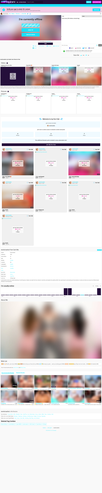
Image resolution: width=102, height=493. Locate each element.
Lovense (49, 414)
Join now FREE (97, 2)
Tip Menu (42, 46)
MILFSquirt (32, 424)
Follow (35, 46)
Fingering (20, 416)
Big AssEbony (4, 424)
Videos (13, 13)
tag (17, 2)
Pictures (18, 13)
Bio (10, 13)
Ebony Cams (23, 367)
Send (100, 45)
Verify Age (96, 9)
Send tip (30, 30)
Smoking (27, 418)
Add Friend (57, 46)
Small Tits (12, 276)
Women (11, 266)
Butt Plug (31, 418)
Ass (28, 414)
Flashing (24, 416)
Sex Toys (39, 416)
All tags (44, 424)
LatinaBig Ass (12, 424)
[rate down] (86, 55)
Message (49, 46)
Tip (45, 44)
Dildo (43, 414)
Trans (2, 270)
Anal (52, 414)
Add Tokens (48, 41)
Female (11, 260)
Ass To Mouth (37, 418)
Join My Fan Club (51, 144)
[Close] (100, 14)
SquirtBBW (18, 424)
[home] (8, 2)
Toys (45, 414)
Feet (21, 414)
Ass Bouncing (30, 416)
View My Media (30, 34)
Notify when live (30, 25)
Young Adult (10, 414)
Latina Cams (15, 367)
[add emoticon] (97, 45)
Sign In (89, 2)
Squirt (18, 418)
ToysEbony (38, 424)
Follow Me (99, 249)
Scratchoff (92, 48)
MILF (14, 414)
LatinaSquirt (25, 424)
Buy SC (35, 48)
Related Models (20, 373)
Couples (11, 268)
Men (2, 268)
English (11, 264)
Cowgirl (34, 416)
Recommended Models (8, 373)
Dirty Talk (22, 418)
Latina (39, 414)
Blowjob (17, 414)
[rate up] (81, 55)
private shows (22, 2)
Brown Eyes (12, 272)
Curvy (11, 274)
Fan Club (24, 13)
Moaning (43, 416)
